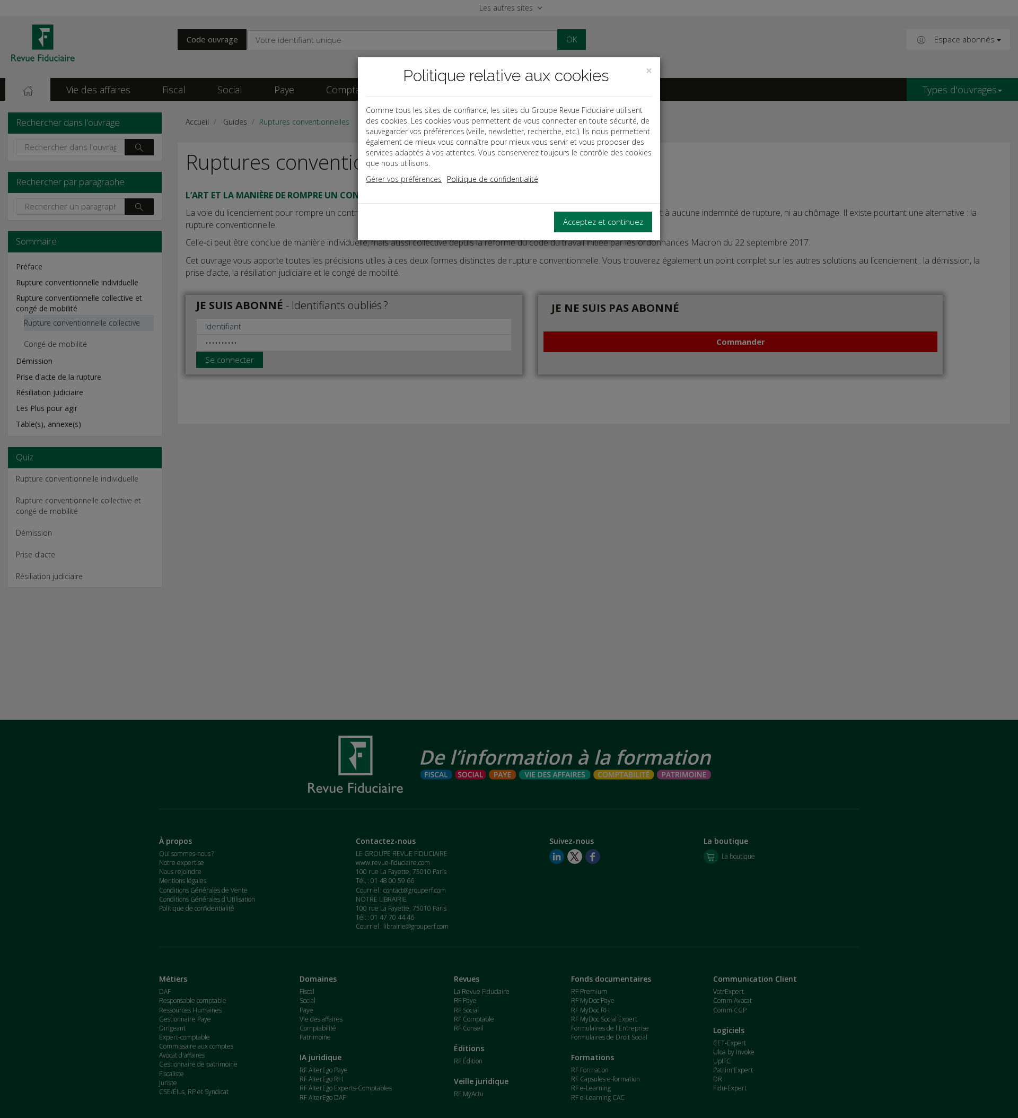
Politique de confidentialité (492, 179)
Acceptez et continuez (603, 221)
